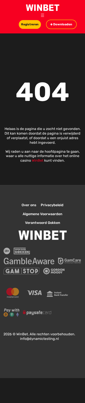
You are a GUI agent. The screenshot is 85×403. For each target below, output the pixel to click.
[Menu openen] (42, 15)
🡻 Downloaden (61, 24)
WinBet (37, 160)
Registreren (30, 24)
